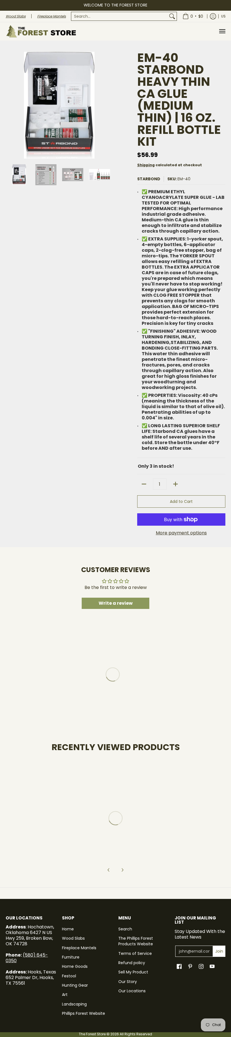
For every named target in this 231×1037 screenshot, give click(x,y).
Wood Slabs (73, 938)
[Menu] (222, 31)
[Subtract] (144, 484)
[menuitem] (124, 16)
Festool (69, 976)
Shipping (146, 165)
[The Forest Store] (41, 31)
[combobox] (119, 16)
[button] (179, 966)
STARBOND (148, 179)
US (223, 16)
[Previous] (9, 105)
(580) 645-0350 (27, 958)
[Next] (109, 105)
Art (65, 994)
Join (219, 951)
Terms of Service (135, 953)
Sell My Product (133, 972)
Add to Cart (181, 501)
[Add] (175, 484)
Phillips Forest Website (83, 1013)
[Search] (172, 16)
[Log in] (213, 16)
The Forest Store (92, 1034)
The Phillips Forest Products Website (135, 941)
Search (125, 929)
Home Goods (75, 966)
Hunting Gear (75, 985)
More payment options (181, 533)
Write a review (116, 603)
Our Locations (132, 991)
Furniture (70, 957)
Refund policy (131, 963)
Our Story (127, 981)
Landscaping (74, 1004)
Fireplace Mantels (79, 948)
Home (68, 929)
